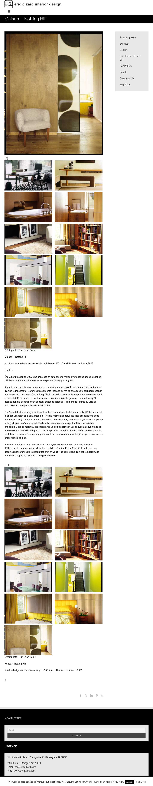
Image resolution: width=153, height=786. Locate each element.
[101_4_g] (78, 270)
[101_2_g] (78, 301)
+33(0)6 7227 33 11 (30, 763)
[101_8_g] (78, 206)
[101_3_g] (28, 301)
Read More (140, 781)
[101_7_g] (28, 238)
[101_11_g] (28, 175)
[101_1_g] (28, 333)
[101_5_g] (28, 270)
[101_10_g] (78, 175)
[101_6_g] (78, 238)
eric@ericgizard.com (25, 767)
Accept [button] (129, 782)
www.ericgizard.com (24, 770)
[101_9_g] (28, 206)
